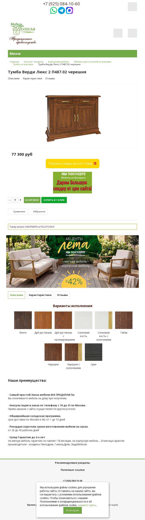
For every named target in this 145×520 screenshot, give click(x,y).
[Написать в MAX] (69, 10)
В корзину (32, 200)
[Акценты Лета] (72, 261)
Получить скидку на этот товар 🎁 (72, 163)
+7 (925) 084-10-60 (61, 3)
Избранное (39, 211)
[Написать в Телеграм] (61, 10)
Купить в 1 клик (54, 200)
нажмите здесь (87, 505)
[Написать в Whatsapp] (53, 10)
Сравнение (19, 211)
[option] (72, 116)
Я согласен (72, 510)
